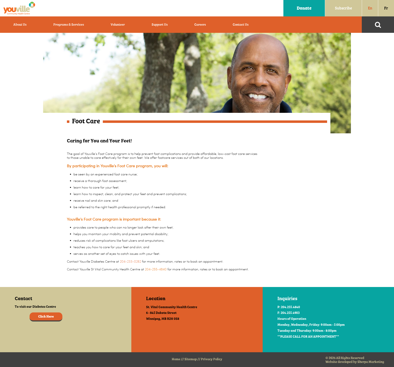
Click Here (46, 316)
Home (176, 359)
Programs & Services (68, 24)
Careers (200, 24)
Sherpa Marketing (370, 362)
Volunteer (118, 24)
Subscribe (343, 8)
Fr (386, 8)
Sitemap (190, 359)
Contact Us (241, 24)
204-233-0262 (130, 261)
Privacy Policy (211, 359)
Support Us (160, 24)
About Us (19, 24)
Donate (304, 8)
